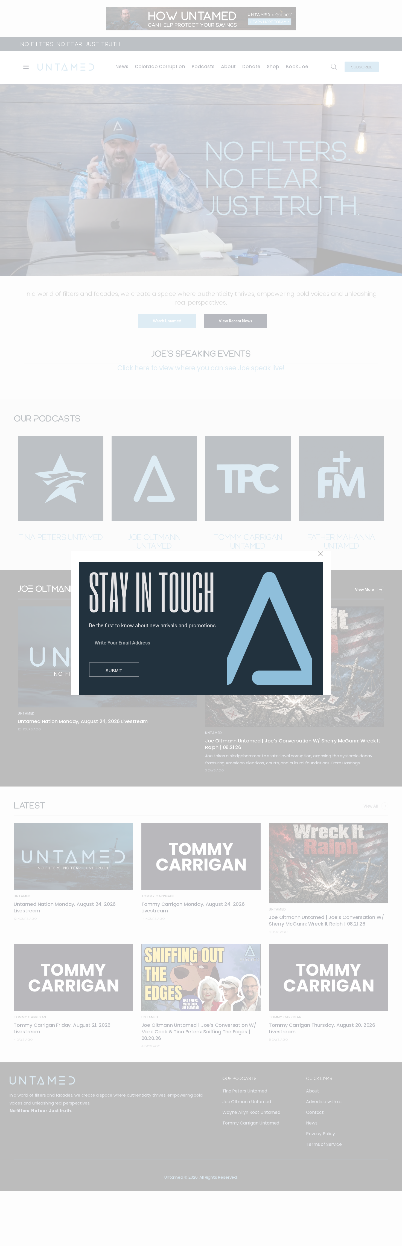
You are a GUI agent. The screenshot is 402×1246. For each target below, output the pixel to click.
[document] (201, 623)
